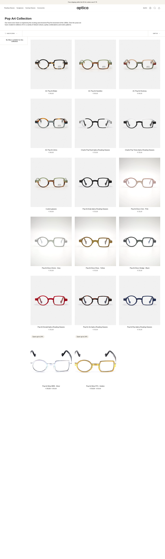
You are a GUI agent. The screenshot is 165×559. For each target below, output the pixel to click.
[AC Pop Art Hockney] (139, 64)
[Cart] (159, 8)
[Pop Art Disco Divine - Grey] (51, 241)
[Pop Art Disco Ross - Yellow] (95, 241)
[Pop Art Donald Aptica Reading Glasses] (51, 300)
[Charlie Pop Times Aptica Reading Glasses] (139, 123)
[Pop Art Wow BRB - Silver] (51, 359)
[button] (9, 8)
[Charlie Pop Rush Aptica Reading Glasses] (95, 123)
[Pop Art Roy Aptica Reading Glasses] (139, 300)
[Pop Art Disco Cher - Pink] (139, 182)
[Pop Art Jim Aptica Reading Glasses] (95, 300)
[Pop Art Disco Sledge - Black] (139, 241)
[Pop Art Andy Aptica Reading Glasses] (95, 182)
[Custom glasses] (51, 182)
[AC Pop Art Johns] (51, 123)
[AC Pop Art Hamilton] (95, 64)
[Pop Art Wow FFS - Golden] (95, 359)
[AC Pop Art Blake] (51, 64)
